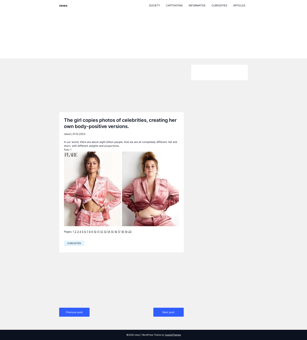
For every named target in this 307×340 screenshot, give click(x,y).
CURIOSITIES (219, 5)
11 (98, 231)
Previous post (74, 312)
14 (108, 231)
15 (112, 231)
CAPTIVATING (174, 5)
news (63, 6)
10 (95, 231)
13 (105, 231)
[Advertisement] (153, 34)
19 (126, 231)
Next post (168, 312)
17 (119, 231)
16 (115, 231)
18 (122, 231)
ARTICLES (239, 5)
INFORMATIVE (197, 5)
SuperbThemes (173, 334)
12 (101, 231)
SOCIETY (154, 5)
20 (129, 231)
